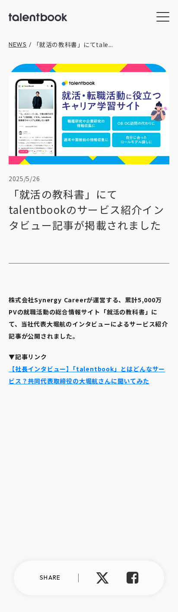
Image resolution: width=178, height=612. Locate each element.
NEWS (18, 44)
